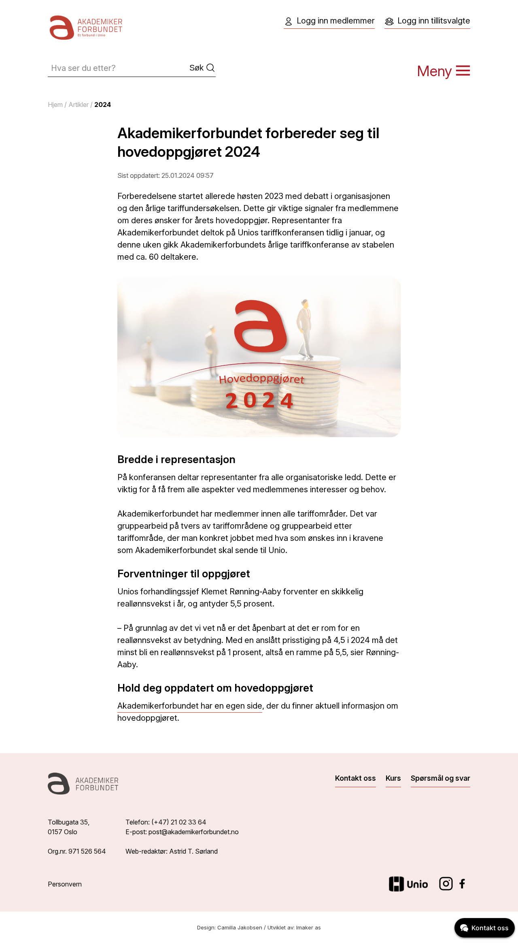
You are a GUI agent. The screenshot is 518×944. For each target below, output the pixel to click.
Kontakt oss (355, 778)
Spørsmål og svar (440, 778)
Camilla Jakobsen (239, 927)
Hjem (55, 104)
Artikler (78, 104)
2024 (102, 104)
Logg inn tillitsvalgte (433, 21)
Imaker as (308, 927)
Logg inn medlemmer (336, 21)
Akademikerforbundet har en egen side (189, 706)
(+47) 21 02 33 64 (178, 822)
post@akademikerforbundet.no (194, 832)
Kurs (393, 778)
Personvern (65, 884)
